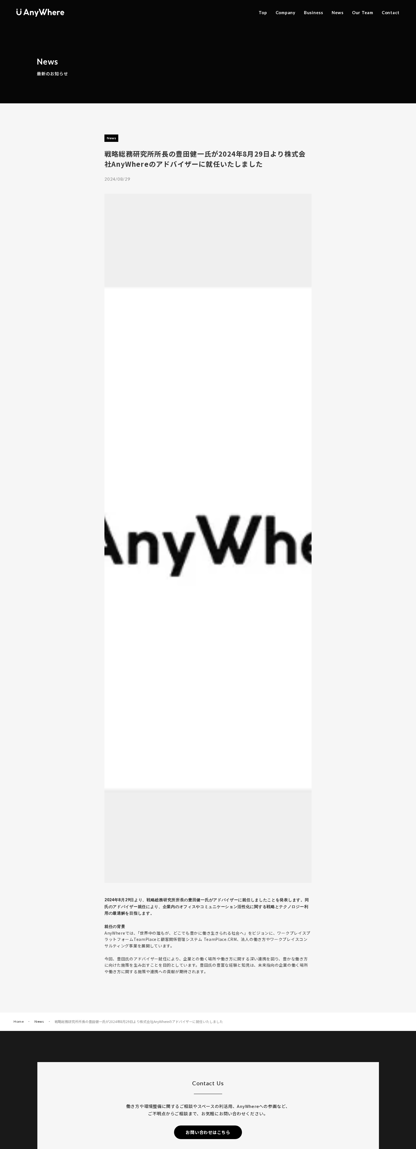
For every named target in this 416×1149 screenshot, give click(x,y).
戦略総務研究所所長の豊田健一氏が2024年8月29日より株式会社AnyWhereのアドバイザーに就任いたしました (139, 1021)
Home (19, 1021)
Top (263, 12)
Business (313, 12)
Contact (391, 12)
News (338, 12)
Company (285, 12)
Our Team (362, 12)
